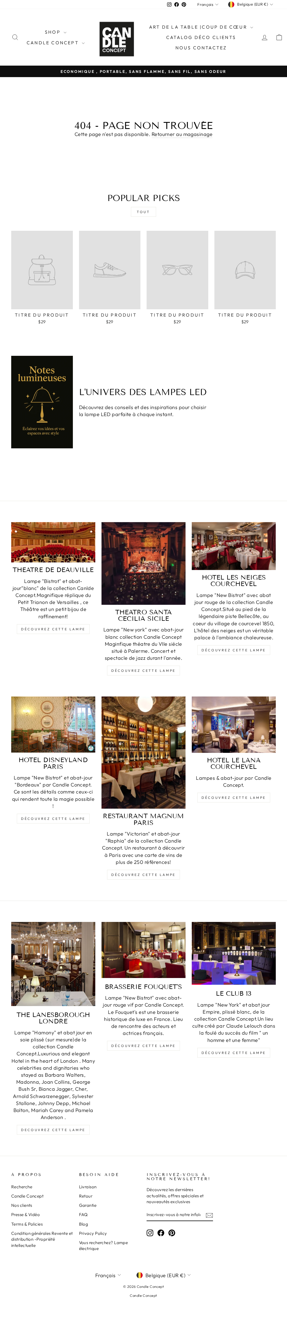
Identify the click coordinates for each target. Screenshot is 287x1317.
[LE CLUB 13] (234, 953)
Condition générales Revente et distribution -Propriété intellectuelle (42, 1239)
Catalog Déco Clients (201, 37)
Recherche (21, 1186)
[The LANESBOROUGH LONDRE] (53, 964)
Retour (86, 1196)
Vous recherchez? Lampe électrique (103, 1245)
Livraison (88, 1186)
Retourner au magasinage (182, 134)
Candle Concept (53, 42)
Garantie (88, 1205)
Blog (83, 1224)
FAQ (83, 1214)
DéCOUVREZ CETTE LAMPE (143, 875)
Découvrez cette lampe (53, 629)
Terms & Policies (27, 1224)
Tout (143, 212)
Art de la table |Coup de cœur (199, 27)
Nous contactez (201, 47)
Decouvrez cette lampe (53, 1130)
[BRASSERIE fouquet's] (143, 950)
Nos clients (21, 1205)
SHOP (53, 32)
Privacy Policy (93, 1233)
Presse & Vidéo (25, 1214)
